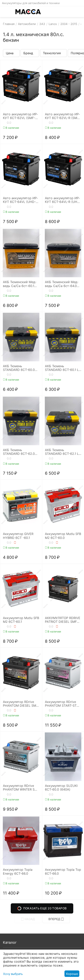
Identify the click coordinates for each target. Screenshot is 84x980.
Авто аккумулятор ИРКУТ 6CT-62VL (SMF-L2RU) (20, 116)
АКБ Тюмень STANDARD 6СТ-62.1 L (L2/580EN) (62, 452)
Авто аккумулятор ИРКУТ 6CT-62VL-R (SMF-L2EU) (62, 116)
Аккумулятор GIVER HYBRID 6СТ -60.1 (18, 535)
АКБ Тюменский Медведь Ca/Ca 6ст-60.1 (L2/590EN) (19, 284)
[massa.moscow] (28, 11)
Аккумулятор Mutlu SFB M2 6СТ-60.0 (63, 535)
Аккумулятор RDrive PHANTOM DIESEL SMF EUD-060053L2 (20, 703)
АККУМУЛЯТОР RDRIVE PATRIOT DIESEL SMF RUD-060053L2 (62, 620)
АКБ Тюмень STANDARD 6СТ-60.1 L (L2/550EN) (62, 368)
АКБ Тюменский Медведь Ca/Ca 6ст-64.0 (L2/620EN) (61, 284)
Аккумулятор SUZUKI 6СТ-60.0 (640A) (61, 787)
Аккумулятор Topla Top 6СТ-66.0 (63, 871)
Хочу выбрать (13, 974)
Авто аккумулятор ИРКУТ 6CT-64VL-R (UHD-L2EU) (63, 200)
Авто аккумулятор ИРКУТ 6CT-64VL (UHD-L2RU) (20, 200)
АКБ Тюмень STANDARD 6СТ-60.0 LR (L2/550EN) (19, 368)
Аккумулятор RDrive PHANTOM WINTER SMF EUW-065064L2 (21, 787)
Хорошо (72, 974)
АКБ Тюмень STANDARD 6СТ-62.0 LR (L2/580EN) (19, 452)
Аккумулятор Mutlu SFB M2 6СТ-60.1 (21, 620)
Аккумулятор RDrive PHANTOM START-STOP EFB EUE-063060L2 (63, 703)
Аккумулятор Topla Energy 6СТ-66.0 (17, 871)
